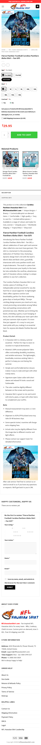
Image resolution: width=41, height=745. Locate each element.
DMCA (3, 721)
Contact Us (5, 709)
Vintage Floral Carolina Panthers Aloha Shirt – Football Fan (10, 173)
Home (3, 50)
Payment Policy (7, 717)
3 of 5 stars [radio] (9, 532)
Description (6, 193)
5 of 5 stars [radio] (9, 535)
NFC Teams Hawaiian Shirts (18, 50)
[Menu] (2, 6)
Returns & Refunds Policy (10, 683)
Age (3, 70)
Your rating (9, 525)
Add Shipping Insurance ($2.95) (14, 118)
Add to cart (24, 135)
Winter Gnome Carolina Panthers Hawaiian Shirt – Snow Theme (30, 173)
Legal (3, 725)
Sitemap (4, 696)
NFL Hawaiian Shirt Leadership (12, 729)
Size (3, 84)
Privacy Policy (6, 687)
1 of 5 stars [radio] (8, 528)
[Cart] (37, 6)
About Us (4, 675)
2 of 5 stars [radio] (18, 528)
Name (7, 558)
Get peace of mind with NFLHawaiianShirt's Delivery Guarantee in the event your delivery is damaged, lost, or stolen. (18, 112)
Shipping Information (9, 713)
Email (7, 569)
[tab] (20, 192)
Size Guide (5, 679)
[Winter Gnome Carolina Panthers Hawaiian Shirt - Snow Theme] (30, 159)
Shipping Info (7, 198)
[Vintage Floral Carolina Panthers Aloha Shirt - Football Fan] (10, 159)
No (13, 103)
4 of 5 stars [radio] (23, 532)
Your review (9, 540)
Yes (4, 103)
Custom (4, 99)
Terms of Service (7, 691)
